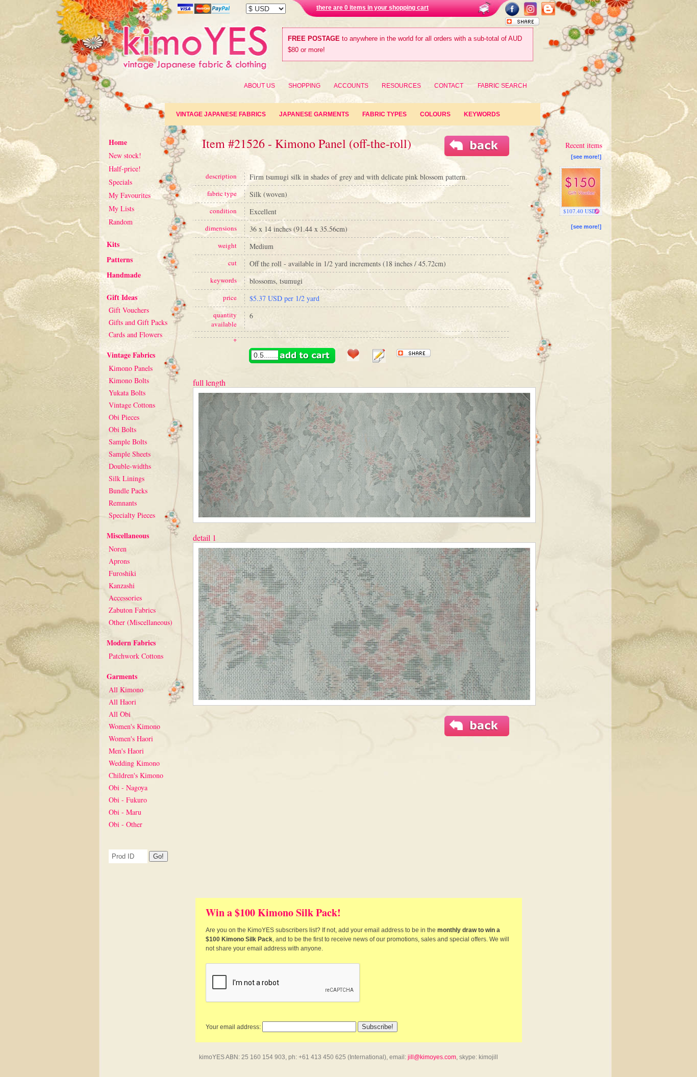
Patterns (120, 259)
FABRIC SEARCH (502, 85)
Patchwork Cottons (136, 656)
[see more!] (586, 157)
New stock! (125, 155)
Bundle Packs (128, 490)
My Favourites (130, 195)
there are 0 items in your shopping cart (372, 7)
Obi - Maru (125, 812)
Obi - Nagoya (128, 787)
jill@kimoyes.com (432, 1057)
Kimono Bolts (129, 380)
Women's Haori (131, 738)
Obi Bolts (122, 429)
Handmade (124, 274)
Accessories (125, 598)
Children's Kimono (136, 775)
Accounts (351, 85)
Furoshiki (122, 573)
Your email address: (233, 1027)
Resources (401, 85)
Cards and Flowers (135, 334)
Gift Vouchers (129, 310)
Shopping (304, 85)
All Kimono (126, 689)
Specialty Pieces (132, 515)
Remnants (123, 503)
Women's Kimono (134, 726)
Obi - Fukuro (128, 800)
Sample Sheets (130, 454)
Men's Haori (126, 751)
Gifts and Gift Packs (138, 322)
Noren (118, 549)
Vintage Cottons (132, 405)
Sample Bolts (128, 441)
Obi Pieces (124, 417)
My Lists (121, 208)
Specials (120, 182)
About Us (259, 85)
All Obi (120, 714)
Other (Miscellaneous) (140, 622)
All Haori (122, 702)
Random (121, 222)
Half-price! (125, 168)
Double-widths (130, 466)
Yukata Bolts (127, 392)
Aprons (119, 561)
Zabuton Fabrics (132, 610)
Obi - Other (125, 824)
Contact (448, 85)
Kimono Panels (131, 368)
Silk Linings (126, 478)
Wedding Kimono (134, 763)
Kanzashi (122, 585)
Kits (113, 244)
